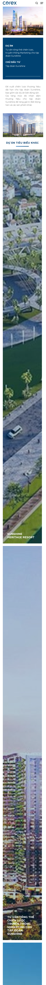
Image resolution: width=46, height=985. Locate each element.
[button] (41, 3)
